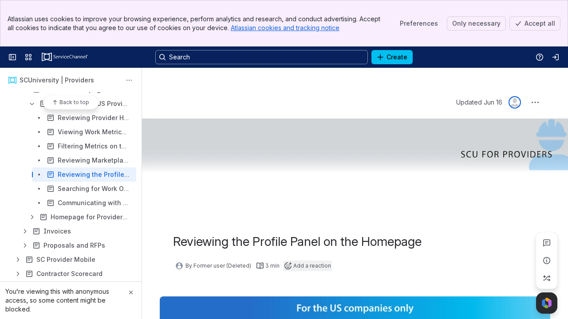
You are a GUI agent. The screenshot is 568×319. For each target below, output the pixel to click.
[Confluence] (65, 57)
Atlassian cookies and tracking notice (285, 27)
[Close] (131, 292)
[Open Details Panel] (547, 260)
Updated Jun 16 (479, 102)
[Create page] (547, 278)
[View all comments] (547, 243)
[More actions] (129, 80)
